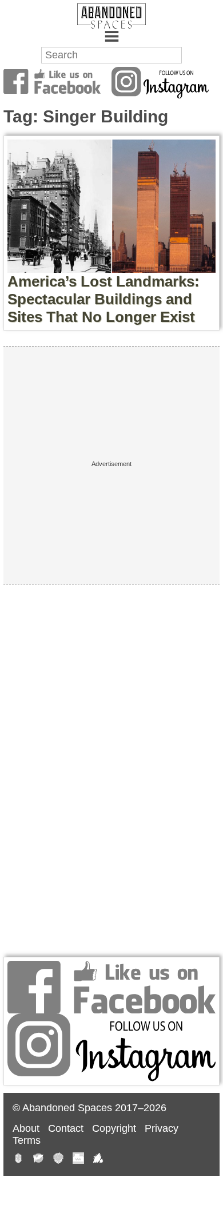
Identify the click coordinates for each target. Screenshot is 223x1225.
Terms (27, 1140)
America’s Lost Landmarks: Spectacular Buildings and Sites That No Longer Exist (103, 299)
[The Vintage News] (18, 1159)
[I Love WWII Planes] (98, 1159)
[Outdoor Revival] (58, 1159)
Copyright (114, 1128)
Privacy (161, 1128)
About (26, 1128)
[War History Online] (38, 1159)
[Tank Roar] (78, 1159)
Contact (65, 1128)
